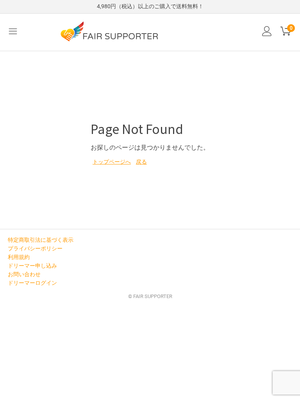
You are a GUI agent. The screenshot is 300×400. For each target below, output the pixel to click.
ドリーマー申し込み (32, 265)
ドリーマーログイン (32, 283)
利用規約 (19, 257)
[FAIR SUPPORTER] (109, 31)
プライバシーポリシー (35, 248)
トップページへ (112, 162)
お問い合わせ (24, 274)
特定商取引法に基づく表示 (40, 240)
